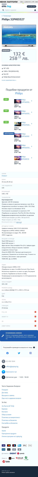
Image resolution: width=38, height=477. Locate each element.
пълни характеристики (8, 80)
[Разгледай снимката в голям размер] (19, 36)
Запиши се (34, 347)
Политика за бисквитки (9, 420)
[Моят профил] (35, 10)
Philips (19, 94)
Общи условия (6, 414)
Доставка (5, 392)
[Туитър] (19, 353)
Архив (4, 431)
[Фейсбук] (7, 353)
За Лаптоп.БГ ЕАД (8, 406)
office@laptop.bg (12, 366)
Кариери (4, 409)
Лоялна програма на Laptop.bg (12, 436)
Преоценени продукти (9, 433)
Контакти (5, 412)
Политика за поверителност (11, 417)
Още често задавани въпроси (11, 398)
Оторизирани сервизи (14, 333)
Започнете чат (11, 372)
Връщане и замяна (8, 395)
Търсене (3, 10)
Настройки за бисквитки (9, 423)
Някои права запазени (8, 472)
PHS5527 (4, 176)
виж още (19, 222)
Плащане (5, 390)
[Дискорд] (30, 353)
